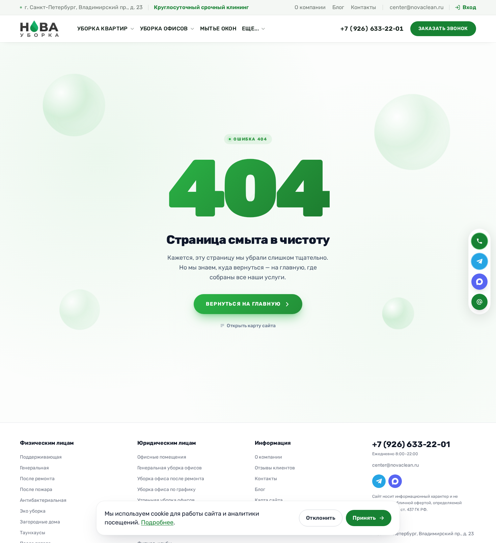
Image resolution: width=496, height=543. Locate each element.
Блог (338, 7)
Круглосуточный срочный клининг (201, 7)
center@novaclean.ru (417, 7)
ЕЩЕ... (250, 28)
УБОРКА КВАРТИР (102, 28)
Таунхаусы (32, 533)
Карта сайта (269, 500)
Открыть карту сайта (251, 326)
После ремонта (37, 479)
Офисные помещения (161, 457)
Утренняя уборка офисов (166, 500)
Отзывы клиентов (275, 468)
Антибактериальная (43, 500)
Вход (469, 7)
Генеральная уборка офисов (169, 468)
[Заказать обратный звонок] (479, 241)
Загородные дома (40, 522)
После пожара (36, 489)
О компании (310, 7)
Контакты (363, 7)
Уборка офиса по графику (166, 489)
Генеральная (34, 468)
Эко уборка (33, 511)
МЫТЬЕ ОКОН (218, 28)
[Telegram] (379, 481)
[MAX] (395, 481)
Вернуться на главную (243, 304)
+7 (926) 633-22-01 (372, 28)
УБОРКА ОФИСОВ (164, 28)
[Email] (479, 302)
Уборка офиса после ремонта (170, 479)
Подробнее (157, 522)
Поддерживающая (41, 457)
